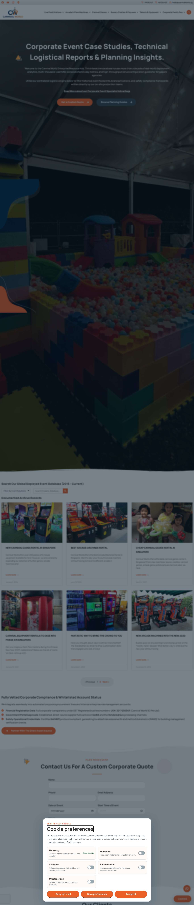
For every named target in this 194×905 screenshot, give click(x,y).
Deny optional (63, 894)
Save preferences (97, 894)
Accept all (131, 894)
